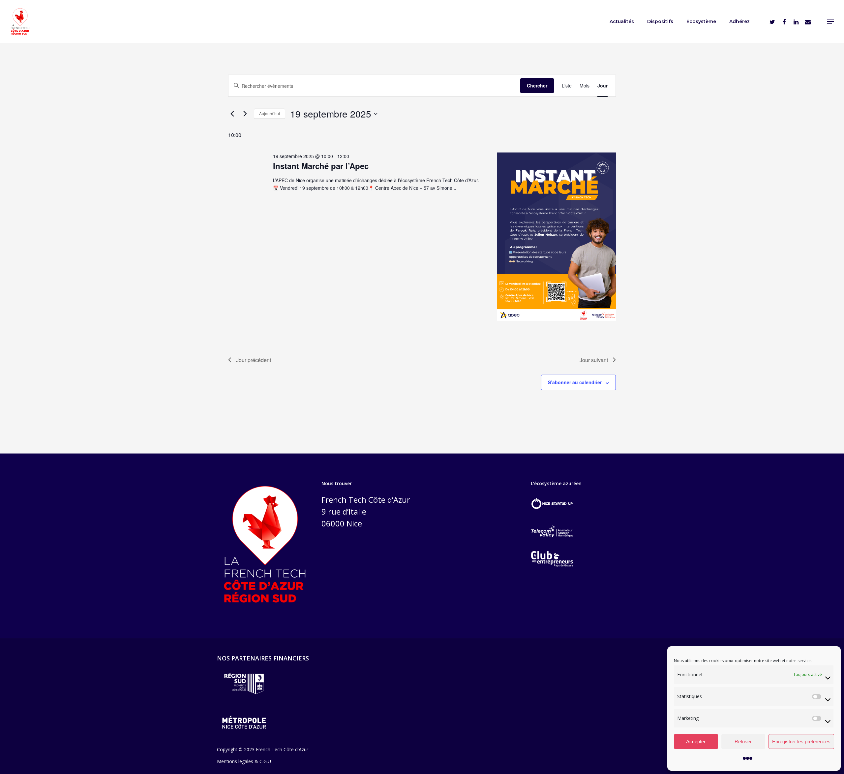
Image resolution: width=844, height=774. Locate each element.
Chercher (537, 85)
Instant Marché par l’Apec (321, 165)
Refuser (743, 741)
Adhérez (739, 21)
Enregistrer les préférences (801, 741)
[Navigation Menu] (831, 21)
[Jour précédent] (232, 114)
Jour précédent (253, 360)
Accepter (696, 741)
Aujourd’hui (269, 113)
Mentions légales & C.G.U (244, 761)
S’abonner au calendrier (575, 382)
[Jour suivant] (245, 114)
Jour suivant (594, 360)
